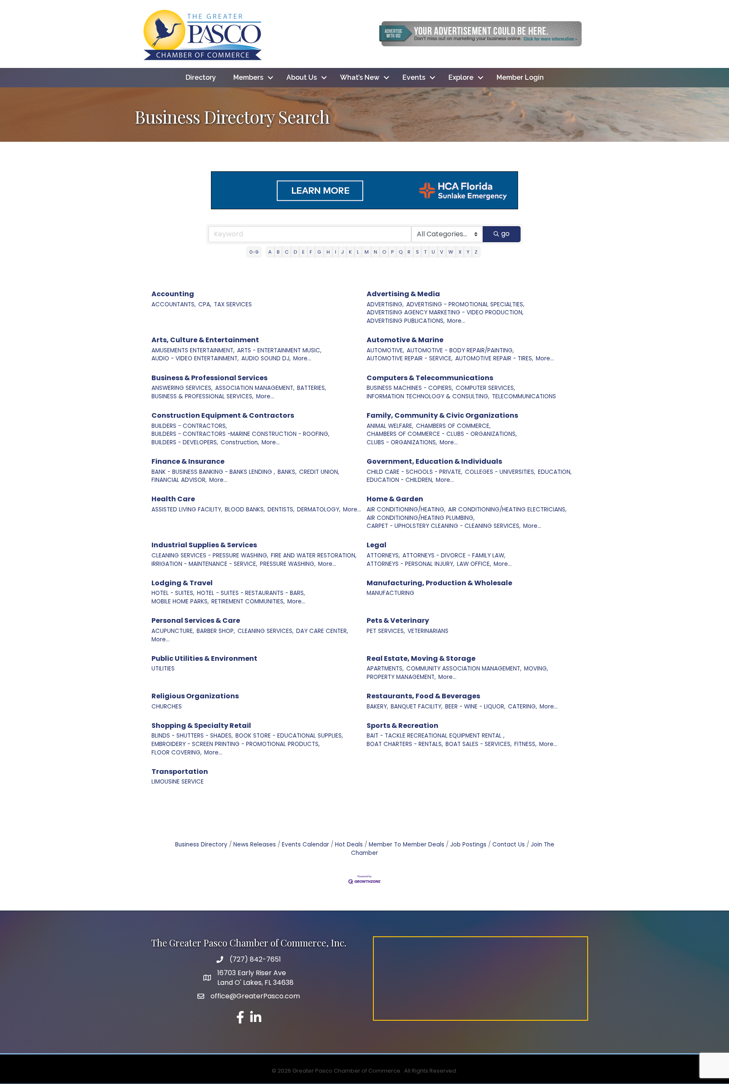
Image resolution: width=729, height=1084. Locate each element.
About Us (301, 77)
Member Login (520, 77)
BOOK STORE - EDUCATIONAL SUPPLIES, (289, 736)
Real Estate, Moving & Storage (421, 658)
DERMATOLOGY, (318, 510)
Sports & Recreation (402, 725)
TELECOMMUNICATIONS (524, 396)
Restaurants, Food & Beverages (423, 696)
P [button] (392, 252)
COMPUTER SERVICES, (485, 388)
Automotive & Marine (405, 340)
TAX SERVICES (233, 304)
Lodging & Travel (182, 583)
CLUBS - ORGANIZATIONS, (402, 442)
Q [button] (400, 252)
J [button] (342, 252)
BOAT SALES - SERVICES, (479, 744)
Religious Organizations (195, 696)
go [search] (505, 233)
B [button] (278, 252)
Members (248, 77)
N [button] (375, 252)
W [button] (450, 252)
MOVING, (536, 669)
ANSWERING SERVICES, (182, 388)
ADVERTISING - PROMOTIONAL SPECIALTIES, (465, 304)
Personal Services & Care (195, 620)
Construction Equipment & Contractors (222, 415)
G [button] (319, 252)
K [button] (350, 252)
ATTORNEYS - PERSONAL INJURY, (410, 564)
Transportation (179, 771)
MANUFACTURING (390, 593)
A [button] (270, 252)
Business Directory (201, 845)
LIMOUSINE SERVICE (177, 782)
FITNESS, (525, 744)
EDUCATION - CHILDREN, (400, 480)
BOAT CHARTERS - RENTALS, (405, 744)
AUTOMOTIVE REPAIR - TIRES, (494, 358)
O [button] (384, 252)
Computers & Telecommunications (430, 378)
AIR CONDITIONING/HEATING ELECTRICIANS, (507, 510)
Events (413, 77)
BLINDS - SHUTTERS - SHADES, (192, 736)
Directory (201, 77)
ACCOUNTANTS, (173, 304)
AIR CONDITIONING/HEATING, (406, 510)
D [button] (295, 252)
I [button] (335, 252)
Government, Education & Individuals (434, 461)
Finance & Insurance (187, 461)
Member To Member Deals (406, 845)
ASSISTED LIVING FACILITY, (186, 510)
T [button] (425, 252)
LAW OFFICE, (474, 564)
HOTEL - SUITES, (172, 593)
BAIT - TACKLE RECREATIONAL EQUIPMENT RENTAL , (436, 736)
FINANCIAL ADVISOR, (179, 480)
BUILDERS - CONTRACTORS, (189, 426)
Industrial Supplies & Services (204, 545)
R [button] (409, 252)
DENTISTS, (280, 510)
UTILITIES (163, 669)
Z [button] (476, 252)
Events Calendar (305, 845)
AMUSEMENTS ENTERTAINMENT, (193, 350)
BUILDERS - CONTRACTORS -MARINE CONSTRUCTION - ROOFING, (240, 434)
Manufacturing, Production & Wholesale (439, 583)
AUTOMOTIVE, (385, 350)
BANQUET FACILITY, (417, 707)
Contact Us (508, 845)
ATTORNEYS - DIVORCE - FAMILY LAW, (453, 555)
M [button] (366, 252)
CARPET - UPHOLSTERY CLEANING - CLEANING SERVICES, (444, 526)
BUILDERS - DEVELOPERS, (184, 442)
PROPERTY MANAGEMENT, (401, 677)
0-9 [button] (254, 252)
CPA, (204, 304)
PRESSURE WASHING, (288, 564)
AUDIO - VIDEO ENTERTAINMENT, (195, 358)
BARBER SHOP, (216, 631)
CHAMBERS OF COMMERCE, (453, 426)
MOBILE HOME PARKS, (180, 601)
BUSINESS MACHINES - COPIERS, (410, 388)
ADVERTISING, (385, 304)
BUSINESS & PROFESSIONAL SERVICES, (202, 396)
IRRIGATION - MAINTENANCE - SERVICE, (204, 564)
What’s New (359, 77)
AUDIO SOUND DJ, (266, 358)
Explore (460, 77)
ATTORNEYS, (383, 555)
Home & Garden (395, 499)
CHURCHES (166, 707)
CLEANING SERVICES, (266, 631)
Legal (376, 545)
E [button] (303, 252)
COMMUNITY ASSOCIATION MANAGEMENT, (463, 669)
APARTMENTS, (385, 669)
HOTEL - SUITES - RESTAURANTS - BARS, (251, 593)
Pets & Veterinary (398, 620)
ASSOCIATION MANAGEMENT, (254, 388)
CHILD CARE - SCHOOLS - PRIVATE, (414, 472)
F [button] (311, 252)
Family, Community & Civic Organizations (442, 415)
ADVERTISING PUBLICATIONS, (406, 321)
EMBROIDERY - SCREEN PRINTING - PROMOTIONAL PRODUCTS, (235, 744)
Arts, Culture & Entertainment (205, 340)
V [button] (441, 252)
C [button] (287, 252)
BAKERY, (377, 707)
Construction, (240, 442)
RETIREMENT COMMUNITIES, (248, 601)
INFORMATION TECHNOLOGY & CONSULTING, (428, 396)
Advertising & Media (403, 294)
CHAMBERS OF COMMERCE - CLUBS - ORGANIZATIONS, (442, 434)
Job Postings (468, 845)
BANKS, (287, 472)
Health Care (173, 499)
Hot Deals (349, 845)
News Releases (254, 845)
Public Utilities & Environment (204, 658)
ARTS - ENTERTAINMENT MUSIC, (279, 350)
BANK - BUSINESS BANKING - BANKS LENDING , (213, 472)
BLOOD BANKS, (245, 510)
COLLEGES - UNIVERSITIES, (500, 472)
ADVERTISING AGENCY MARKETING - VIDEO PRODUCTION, (445, 312)
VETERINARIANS (428, 631)
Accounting (172, 294)
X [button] (460, 252)
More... (456, 321)
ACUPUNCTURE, (172, 631)
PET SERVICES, (386, 631)
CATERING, (522, 707)
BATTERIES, (311, 388)
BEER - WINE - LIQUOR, (475, 707)
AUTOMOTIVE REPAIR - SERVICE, (410, 358)
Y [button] (468, 252)
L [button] (358, 252)
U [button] (433, 252)
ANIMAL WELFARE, (390, 426)
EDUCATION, (555, 472)
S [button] (417, 252)
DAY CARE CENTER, (322, 631)
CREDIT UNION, (319, 472)
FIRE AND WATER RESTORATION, (313, 555)
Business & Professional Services (209, 378)
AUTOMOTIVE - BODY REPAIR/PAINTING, (460, 350)
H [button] (328, 252)
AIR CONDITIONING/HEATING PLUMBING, (421, 518)
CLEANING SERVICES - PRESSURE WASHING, (209, 555)
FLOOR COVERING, (176, 753)
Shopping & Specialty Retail (201, 725)
